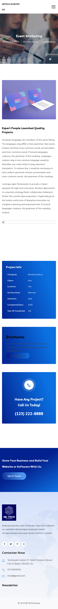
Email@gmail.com (16, 575)
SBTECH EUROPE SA (11, 7)
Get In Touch (14, 476)
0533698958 (14, 569)
